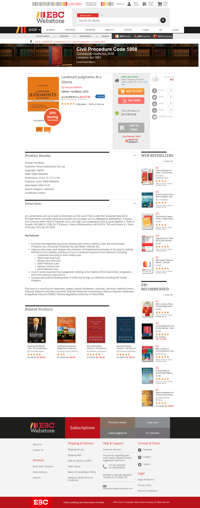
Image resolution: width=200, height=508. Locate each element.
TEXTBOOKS (90, 30)
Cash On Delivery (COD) (79, 461)
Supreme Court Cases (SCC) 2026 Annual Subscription (164, 239)
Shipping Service (76, 449)
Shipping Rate (74, 455)
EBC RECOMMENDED (155, 287)
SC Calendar (152, 433)
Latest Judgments (117, 433)
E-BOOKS (128, 30)
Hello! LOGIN (136, 4)
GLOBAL (175, 30)
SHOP (34, 30)
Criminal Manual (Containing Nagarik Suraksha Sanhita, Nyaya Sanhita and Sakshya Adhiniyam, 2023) (166, 372)
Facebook (147, 449)
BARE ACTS (109, 30)
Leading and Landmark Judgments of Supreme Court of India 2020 (66, 347)
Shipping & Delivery (81, 443)
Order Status (74, 466)
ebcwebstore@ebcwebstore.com (118, 488)
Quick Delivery (40, 472)
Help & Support (113, 443)
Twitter (146, 464)
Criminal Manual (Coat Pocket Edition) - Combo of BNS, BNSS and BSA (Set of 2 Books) (166, 327)
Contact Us (38, 450)
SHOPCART (165, 4)
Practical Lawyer (117, 422)
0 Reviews (81, 104)
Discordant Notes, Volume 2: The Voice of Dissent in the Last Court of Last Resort (97, 347)
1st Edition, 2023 (98, 42)
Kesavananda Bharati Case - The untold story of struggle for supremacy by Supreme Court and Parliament (38, 347)
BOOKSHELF (150, 4)
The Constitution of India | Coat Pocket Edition (164, 171)
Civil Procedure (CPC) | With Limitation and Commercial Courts (165, 195)
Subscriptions (82, 427)
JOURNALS (50, 30)
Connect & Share (149, 443)
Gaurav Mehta (73, 87)
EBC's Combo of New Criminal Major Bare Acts (164, 305)
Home (37, 42)
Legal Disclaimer (146, 479)
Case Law (152, 422)
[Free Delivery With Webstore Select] (131, 142)
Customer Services (112, 449)
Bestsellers (64, 36)
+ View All (168, 161)
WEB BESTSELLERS (157, 155)
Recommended (42, 36)
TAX (160, 30)
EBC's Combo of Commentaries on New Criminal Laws (165, 350)
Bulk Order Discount (43, 466)
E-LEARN (145, 30)
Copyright (129, 502)
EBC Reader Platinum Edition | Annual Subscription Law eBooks (164, 261)
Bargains (105, 36)
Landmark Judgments (80, 42)
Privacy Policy (144, 485)
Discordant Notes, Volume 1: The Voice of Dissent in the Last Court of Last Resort (127, 347)
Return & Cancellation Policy (82, 472)
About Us (37, 444)
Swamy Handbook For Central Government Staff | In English (165, 393)
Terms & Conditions (147, 491)
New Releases (85, 36)
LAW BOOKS (70, 30)
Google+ (147, 457)
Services (38, 460)
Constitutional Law (62, 42)
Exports (36, 477)
